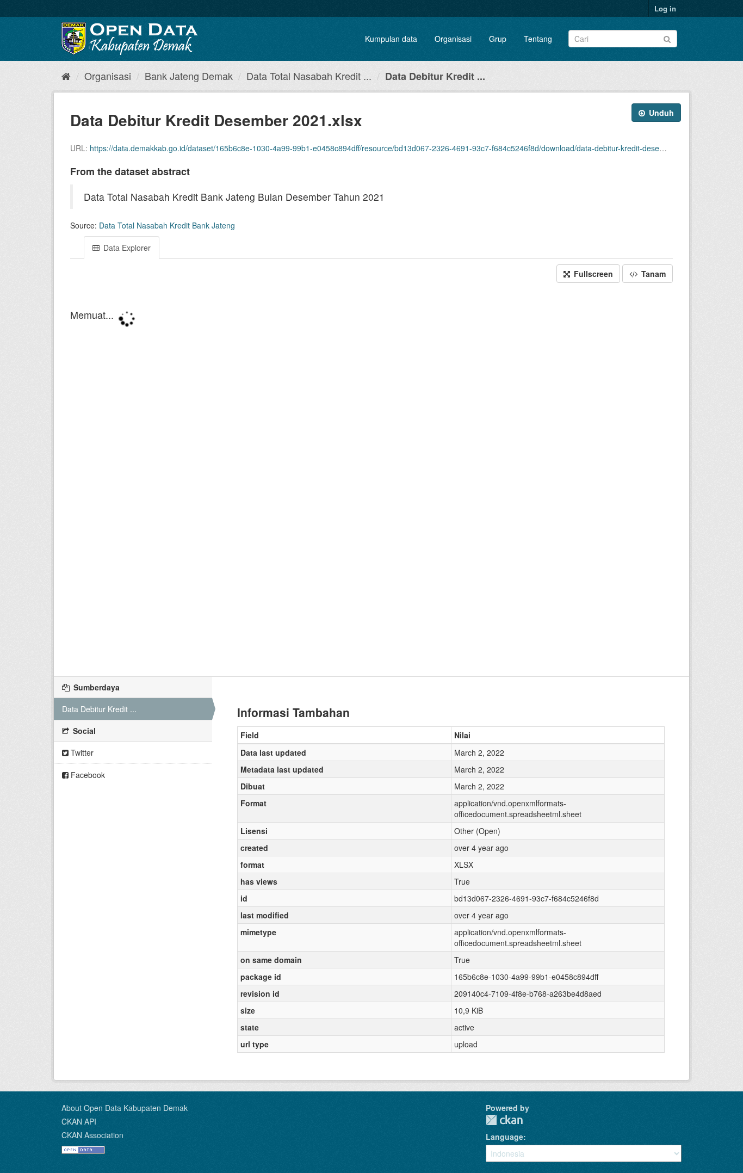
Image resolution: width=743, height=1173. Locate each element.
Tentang (538, 38)
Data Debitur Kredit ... (435, 76)
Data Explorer (126, 247)
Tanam (652, 273)
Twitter (81, 752)
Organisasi (453, 38)
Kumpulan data (391, 38)
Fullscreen (592, 273)
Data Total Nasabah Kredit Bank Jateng (167, 225)
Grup (497, 38)
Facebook (87, 774)
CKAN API (78, 1121)
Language (504, 1136)
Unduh (660, 112)
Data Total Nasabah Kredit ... (308, 76)
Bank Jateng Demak (189, 76)
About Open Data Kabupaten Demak (124, 1107)
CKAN (504, 1120)
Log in (665, 8)
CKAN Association (92, 1134)
